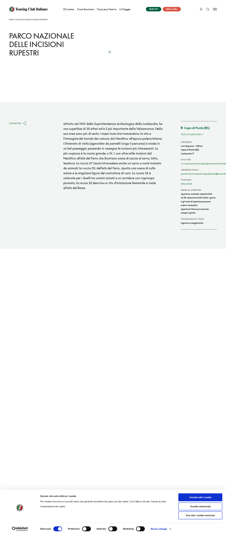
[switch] (86, 528)
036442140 (186, 183)
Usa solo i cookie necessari (200, 515)
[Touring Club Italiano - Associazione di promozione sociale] (28, 9)
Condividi (15, 123)
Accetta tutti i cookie (200, 497)
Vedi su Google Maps (191, 134)
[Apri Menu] (215, 9)
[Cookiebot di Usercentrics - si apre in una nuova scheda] (19, 529)
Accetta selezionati (200, 506)
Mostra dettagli (159, 529)
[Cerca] (207, 9)
